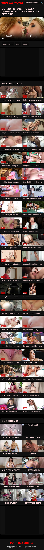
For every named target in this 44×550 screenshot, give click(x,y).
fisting (25, 44)
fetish (18, 44)
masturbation (8, 44)
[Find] (41, 2)
